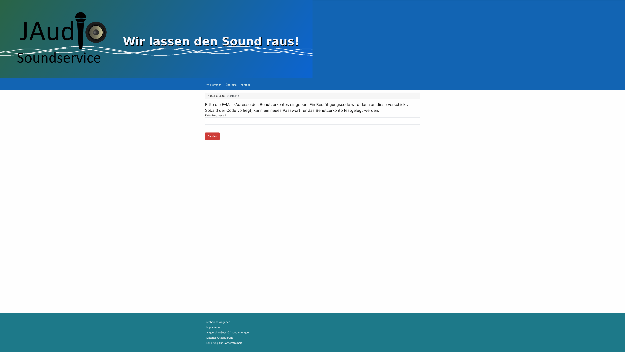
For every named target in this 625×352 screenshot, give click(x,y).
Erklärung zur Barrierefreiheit (224, 343)
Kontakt (245, 84)
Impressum (213, 327)
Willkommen (213, 84)
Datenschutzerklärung (219, 337)
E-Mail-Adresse (215, 115)
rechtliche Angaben (218, 322)
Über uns (230, 84)
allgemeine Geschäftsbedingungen (227, 332)
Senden (212, 136)
